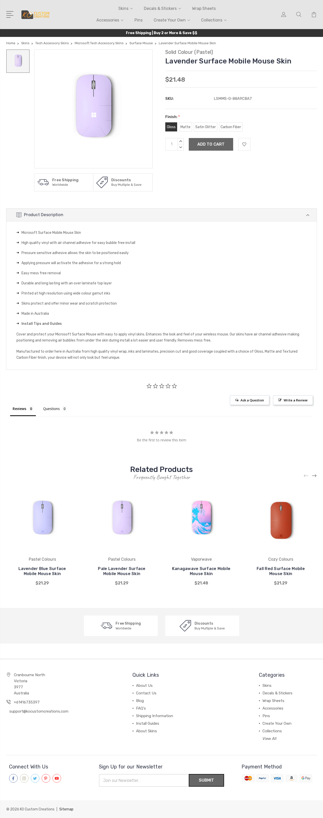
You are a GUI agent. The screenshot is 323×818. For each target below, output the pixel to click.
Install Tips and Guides (41, 324)
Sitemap (66, 809)
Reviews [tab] (19, 408)
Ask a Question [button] (252, 400)
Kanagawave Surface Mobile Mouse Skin (201, 571)
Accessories (107, 20)
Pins (138, 20)
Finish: (172, 117)
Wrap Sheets (204, 8)
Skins (123, 8)
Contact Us (146, 693)
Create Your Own (170, 20)
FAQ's (141, 708)
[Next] (314, 476)
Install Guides (147, 723)
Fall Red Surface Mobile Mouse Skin (281, 571)
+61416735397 (27, 702)
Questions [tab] (51, 408)
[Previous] (306, 476)
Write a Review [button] (296, 400)
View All (269, 738)
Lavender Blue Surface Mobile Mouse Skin (42, 571)
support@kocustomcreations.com (38, 711)
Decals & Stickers (160, 8)
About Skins (146, 731)
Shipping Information (154, 716)
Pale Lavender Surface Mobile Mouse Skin (121, 571)
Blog (140, 700)
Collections (211, 20)
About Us (144, 685)
